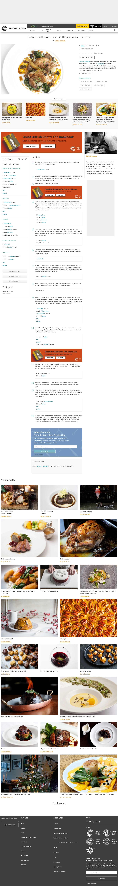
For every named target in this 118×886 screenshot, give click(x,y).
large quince (7, 223)
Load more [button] (58, 803)
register (45, 466)
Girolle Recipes (98, 85)
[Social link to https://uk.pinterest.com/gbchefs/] (90, 822)
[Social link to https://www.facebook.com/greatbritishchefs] (87, 822)
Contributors (57, 862)
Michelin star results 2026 (28, 837)
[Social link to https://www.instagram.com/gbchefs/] (93, 822)
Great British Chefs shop (61, 838)
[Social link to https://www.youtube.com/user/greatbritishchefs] (96, 822)
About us (56, 852)
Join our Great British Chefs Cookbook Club (66, 843)
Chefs (22, 832)
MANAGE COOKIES (9, 825)
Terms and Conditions (60, 871)
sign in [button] (39, 466)
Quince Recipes (85, 89)
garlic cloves (7, 178)
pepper (5, 193)
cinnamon (10, 232)
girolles (12, 256)
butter (11, 181)
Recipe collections (26, 846)
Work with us (57, 828)
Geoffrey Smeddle (59, 40)
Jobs (55, 857)
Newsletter (24, 864)
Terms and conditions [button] (38, 454)
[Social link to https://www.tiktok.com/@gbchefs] (100, 822)
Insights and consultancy (61, 833)
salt (4, 190)
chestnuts (7, 244)
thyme (9, 229)
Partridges (101, 63)
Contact (56, 823)
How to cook (24, 855)
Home (22, 823)
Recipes (23, 828)
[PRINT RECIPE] (22, 159)
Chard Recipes (85, 85)
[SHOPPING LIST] (25, 159)
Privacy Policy (58, 867)
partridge (6, 172)
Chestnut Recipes (101, 81)
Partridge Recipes (86, 81)
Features (23, 851)
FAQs (55, 847)
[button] (32, 30)
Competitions (25, 860)
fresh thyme (12, 175)
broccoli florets (14, 205)
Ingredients (24, 842)
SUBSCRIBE (44, 451)
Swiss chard (7, 202)
